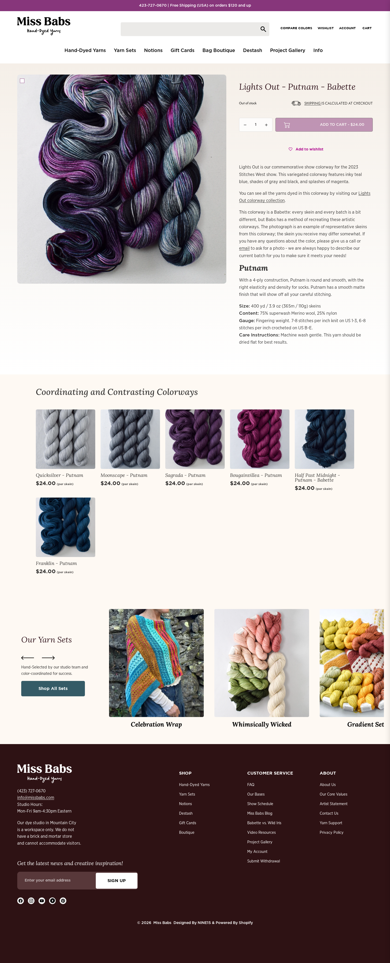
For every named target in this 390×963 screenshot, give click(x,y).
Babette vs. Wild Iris (264, 823)
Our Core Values (333, 794)
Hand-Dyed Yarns (194, 785)
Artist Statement (334, 804)
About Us (328, 785)
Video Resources (261, 833)
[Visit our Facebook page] (20, 900)
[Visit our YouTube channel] (41, 900)
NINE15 (204, 923)
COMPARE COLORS (296, 28)
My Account (257, 852)
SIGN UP (116, 880)
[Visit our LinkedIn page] (52, 900)
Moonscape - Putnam (124, 475)
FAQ (250, 785)
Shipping (312, 103)
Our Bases (256, 794)
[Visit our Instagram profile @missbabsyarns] (31, 900)
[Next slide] (48, 657)
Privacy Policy (332, 833)
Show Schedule (260, 804)
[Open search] (195, 29)
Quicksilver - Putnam (59, 475)
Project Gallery (259, 842)
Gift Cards (187, 823)
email (244, 248)
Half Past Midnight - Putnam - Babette (317, 477)
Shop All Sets (53, 688)
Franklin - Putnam (56, 563)
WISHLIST (326, 28)
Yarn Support (331, 823)
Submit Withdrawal (263, 861)
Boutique (186, 833)
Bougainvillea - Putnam (256, 475)
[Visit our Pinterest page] (63, 900)
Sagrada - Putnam (185, 475)
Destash (186, 813)
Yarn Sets (187, 794)
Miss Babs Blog (259, 813)
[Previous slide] (27, 657)
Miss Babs (162, 923)
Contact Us (329, 813)
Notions (185, 804)
